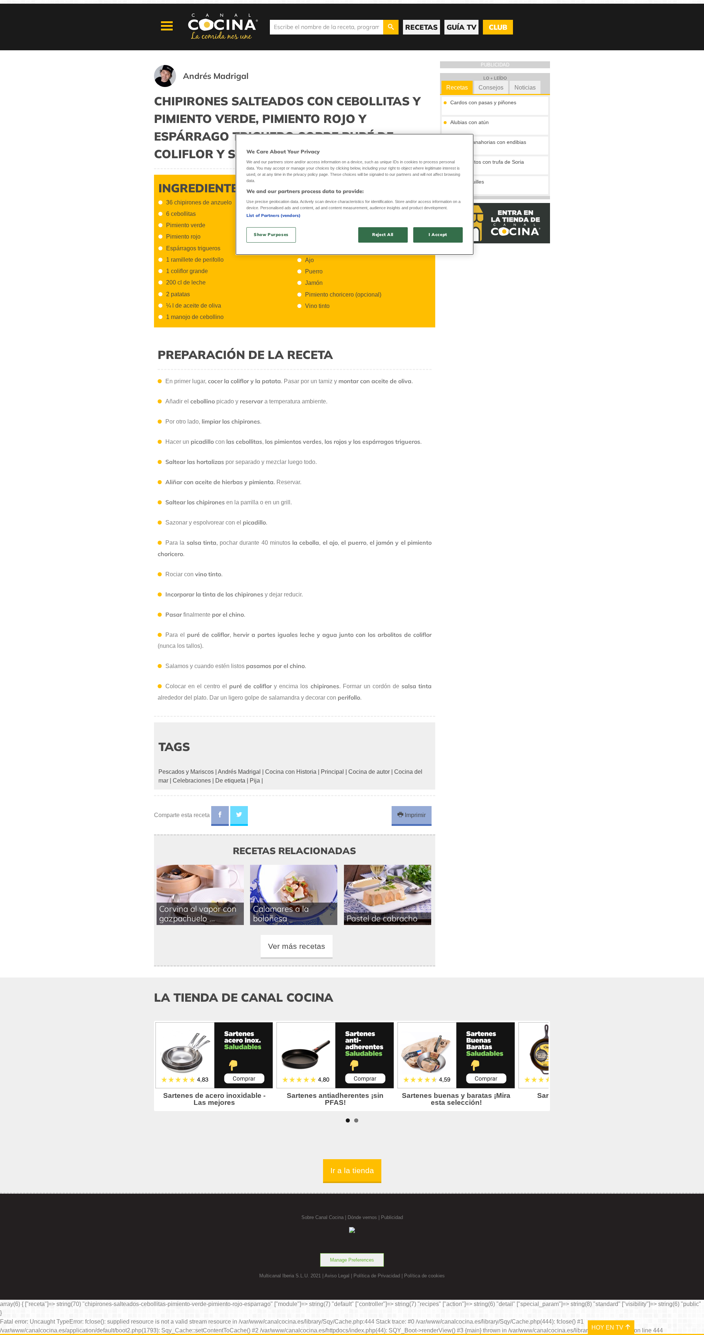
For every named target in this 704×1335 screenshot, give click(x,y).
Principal (332, 772)
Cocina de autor (369, 772)
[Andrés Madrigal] (210, 85)
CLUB (498, 27)
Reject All (382, 234)
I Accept (438, 234)
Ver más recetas (296, 946)
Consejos (490, 87)
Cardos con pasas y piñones (483, 102)
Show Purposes (271, 234)
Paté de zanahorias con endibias (488, 142)
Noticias (525, 87)
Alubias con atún (469, 122)
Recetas (457, 87)
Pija (255, 780)
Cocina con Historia (290, 772)
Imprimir (414, 815)
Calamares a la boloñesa (281, 913)
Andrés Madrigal (239, 772)
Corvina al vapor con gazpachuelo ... (197, 913)
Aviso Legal (336, 1275)
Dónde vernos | (364, 1217)
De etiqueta (230, 780)
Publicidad (392, 1217)
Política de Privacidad (376, 1275)
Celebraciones (192, 780)
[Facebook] (220, 816)
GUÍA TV (461, 27)
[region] (354, 194)
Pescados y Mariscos (186, 772)
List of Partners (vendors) (273, 215)
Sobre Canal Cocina (322, 1217)
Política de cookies (424, 1275)
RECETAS (421, 27)
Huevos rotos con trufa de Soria (487, 162)
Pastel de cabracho (382, 918)
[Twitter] (239, 816)
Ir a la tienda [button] (352, 1170)
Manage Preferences (352, 1260)
